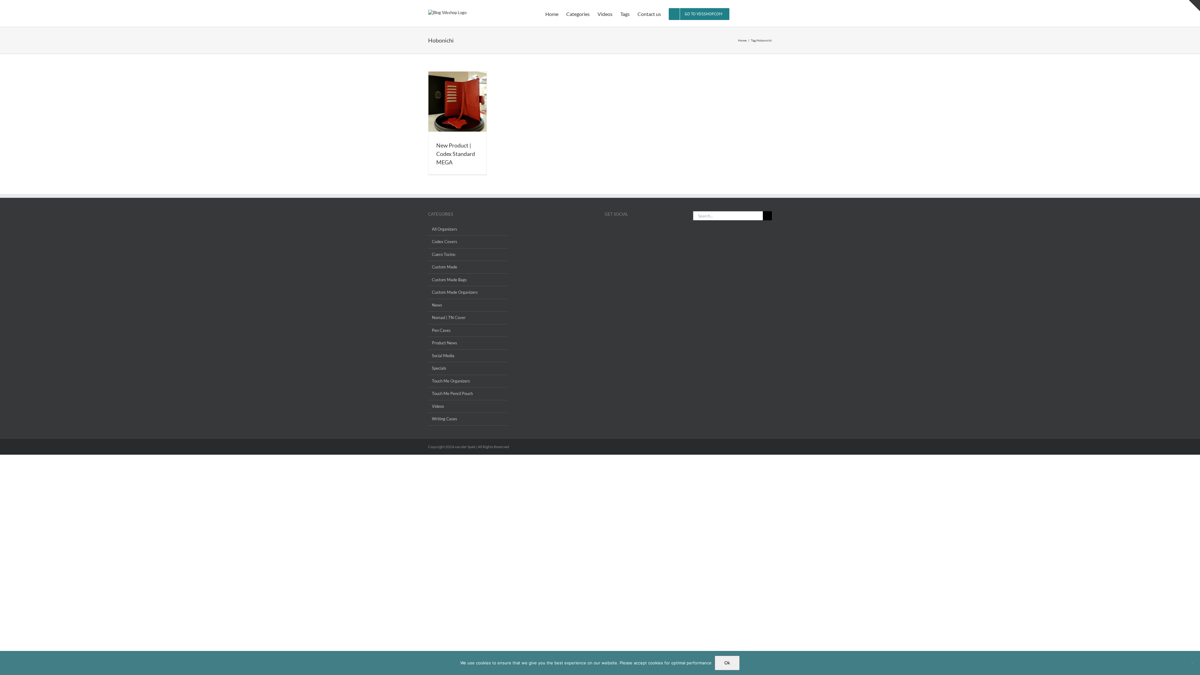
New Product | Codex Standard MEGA (455, 154)
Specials (439, 368)
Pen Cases (441, 330)
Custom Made (444, 266)
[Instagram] (615, 229)
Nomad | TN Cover (449, 317)
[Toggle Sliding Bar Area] (1194, 5)
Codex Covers (444, 241)
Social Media (443, 355)
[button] (762, 13)
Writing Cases (444, 418)
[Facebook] (606, 229)
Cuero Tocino (443, 254)
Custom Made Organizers (455, 292)
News (437, 305)
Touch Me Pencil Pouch (452, 393)
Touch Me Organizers (451, 380)
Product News (444, 342)
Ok (727, 662)
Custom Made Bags (449, 279)
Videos (438, 406)
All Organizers (444, 229)
